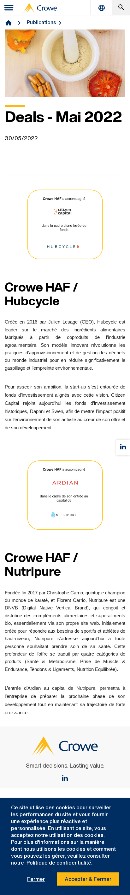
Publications (41, 22)
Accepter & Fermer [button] (88, 879)
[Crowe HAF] (65, 778)
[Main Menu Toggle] (9, 7)
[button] (121, 7)
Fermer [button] (36, 879)
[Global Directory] (101, 7)
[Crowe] (40, 8)
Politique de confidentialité (59, 862)
